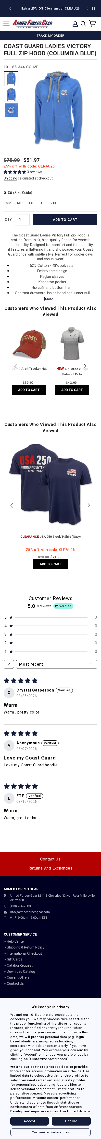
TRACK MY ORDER (50, 35)
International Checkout (24, 953)
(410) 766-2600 (20, 906)
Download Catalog (21, 971)
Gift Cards (14, 959)
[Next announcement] (87, 8)
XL (42, 203)
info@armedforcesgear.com (30, 912)
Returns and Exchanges (50, 868)
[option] (50, 8)
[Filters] (9, 664)
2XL (53, 203)
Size (18, 192)
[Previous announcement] (10, 8)
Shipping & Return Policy (25, 947)
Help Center (16, 941)
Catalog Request (20, 965)
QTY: (9, 219)
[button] (15, 172)
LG (31, 203)
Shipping (10, 178)
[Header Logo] (32, 24)
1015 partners (39, 1014)
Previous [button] (16, 366)
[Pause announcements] (93, 8)
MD (20, 203)
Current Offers (18, 977)
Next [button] (85, 366)
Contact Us (50, 859)
